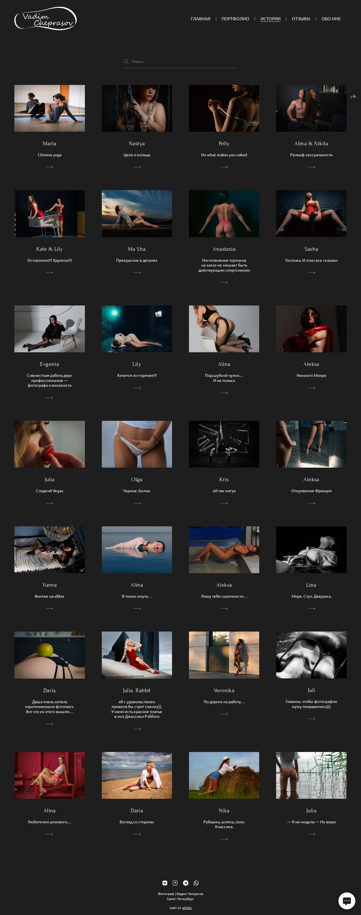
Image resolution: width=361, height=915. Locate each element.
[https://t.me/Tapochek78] (185, 882)
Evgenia (49, 364)
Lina (311, 585)
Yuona (49, 585)
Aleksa (311, 364)
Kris (224, 479)
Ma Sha (137, 249)
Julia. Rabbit (137, 690)
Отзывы (301, 18)
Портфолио (235, 18)
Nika (224, 810)
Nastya (137, 143)
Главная (200, 18)
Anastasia (224, 249)
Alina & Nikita (311, 143)
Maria (49, 143)
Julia (50, 479)
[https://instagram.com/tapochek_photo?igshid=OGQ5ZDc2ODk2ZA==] (175, 882)
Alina (224, 364)
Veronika (224, 690)
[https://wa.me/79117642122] (196, 882)
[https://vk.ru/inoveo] (164, 882)
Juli (311, 690)
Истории (271, 18)
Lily (137, 364)
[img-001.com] (45, 18)
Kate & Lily (49, 249)
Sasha (311, 249)
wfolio (187, 907)
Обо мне (331, 18)
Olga (136, 479)
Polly (224, 143)
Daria (49, 690)
